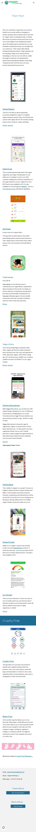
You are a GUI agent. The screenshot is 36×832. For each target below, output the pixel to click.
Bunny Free (7, 716)
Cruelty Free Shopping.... (24, 756)
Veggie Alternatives (11, 405)
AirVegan (7, 229)
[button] (2, 2)
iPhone (5, 304)
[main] (18, 15)
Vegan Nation (8, 109)
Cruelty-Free (8, 661)
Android (10, 125)
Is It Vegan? (7, 595)
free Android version (9, 189)
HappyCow (7, 169)
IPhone (5, 125)
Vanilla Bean (8, 484)
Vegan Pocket (8, 542)
